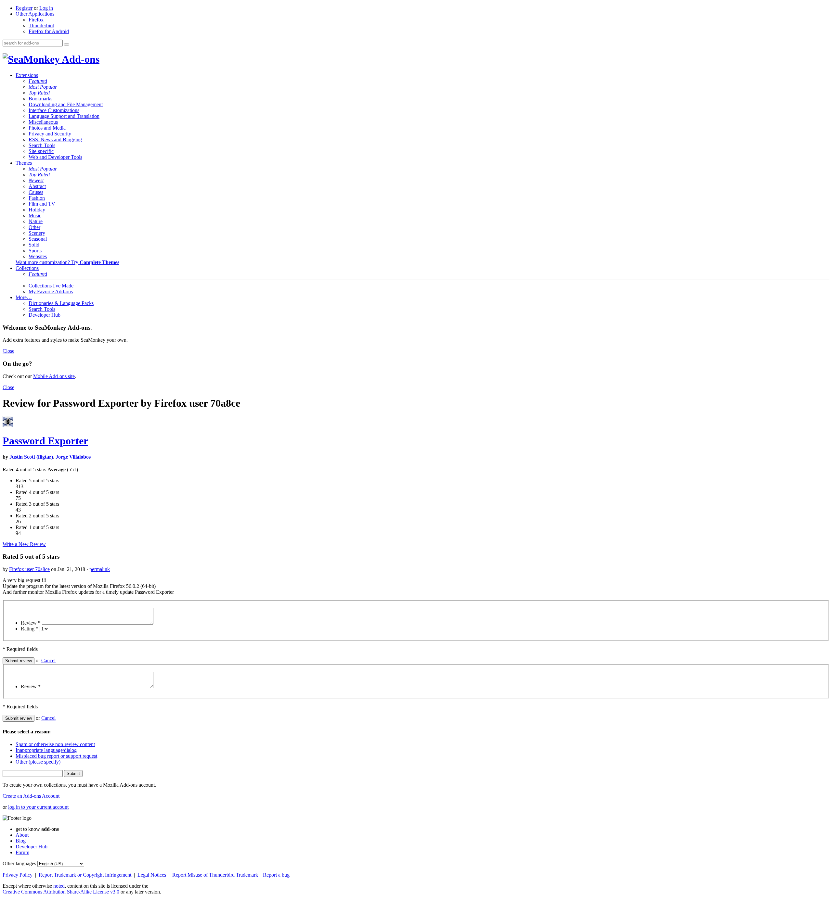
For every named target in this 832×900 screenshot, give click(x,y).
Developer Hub (44, 315)
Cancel (48, 660)
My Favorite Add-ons (51, 291)
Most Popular (43, 87)
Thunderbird (41, 25)
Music (35, 215)
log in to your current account (38, 807)
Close (8, 351)
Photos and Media (47, 128)
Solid (34, 244)
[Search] (66, 44)
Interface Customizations (54, 110)
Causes (36, 192)
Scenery (37, 233)
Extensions (27, 75)
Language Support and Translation (64, 116)
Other (34, 227)
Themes (24, 163)
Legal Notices (152, 875)
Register (24, 8)
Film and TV (42, 204)
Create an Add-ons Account (31, 796)
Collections (27, 268)
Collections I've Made (51, 285)
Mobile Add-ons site (54, 376)
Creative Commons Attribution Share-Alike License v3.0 (62, 891)
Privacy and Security (50, 133)
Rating (29, 628)
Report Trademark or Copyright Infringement (86, 875)
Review (31, 623)
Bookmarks (40, 98)
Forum (22, 852)
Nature (36, 221)
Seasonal (38, 239)
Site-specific (41, 151)
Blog (21, 840)
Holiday (37, 209)
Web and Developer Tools (55, 157)
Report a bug (276, 875)
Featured (38, 81)
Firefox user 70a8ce (29, 569)
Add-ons (79, 59)
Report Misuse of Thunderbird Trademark (215, 875)
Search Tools (42, 145)
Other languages (19, 863)
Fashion (37, 198)
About (22, 835)
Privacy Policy (18, 875)
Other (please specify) (38, 762)
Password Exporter (45, 441)
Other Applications (35, 14)
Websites (38, 256)
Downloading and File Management (66, 104)
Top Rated (39, 92)
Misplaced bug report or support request (56, 756)
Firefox (36, 19)
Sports (35, 250)
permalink (99, 569)
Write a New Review (24, 544)
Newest (36, 180)
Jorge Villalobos (73, 457)
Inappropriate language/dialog (46, 750)
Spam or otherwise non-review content (55, 744)
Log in (46, 8)
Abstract (37, 186)
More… (24, 297)
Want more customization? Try (67, 262)
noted (59, 886)
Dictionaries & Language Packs (61, 303)
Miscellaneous (43, 122)
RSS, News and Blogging (55, 139)
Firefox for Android (49, 31)
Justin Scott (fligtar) (31, 457)
